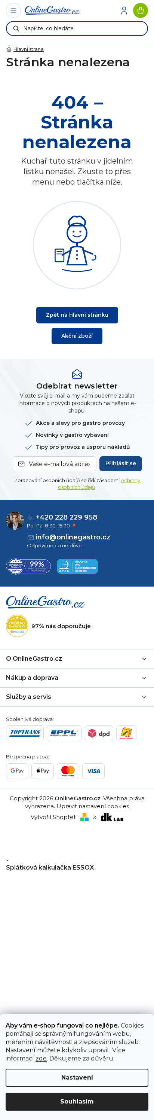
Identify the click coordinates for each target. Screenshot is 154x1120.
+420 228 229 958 (66, 517)
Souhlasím (77, 1101)
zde (41, 1058)
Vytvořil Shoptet (53, 817)
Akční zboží (77, 335)
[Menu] (13, 10)
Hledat (16, 28)
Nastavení (77, 1077)
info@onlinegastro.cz (73, 537)
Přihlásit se (120, 463)
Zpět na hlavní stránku (77, 314)
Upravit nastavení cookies (92, 806)
